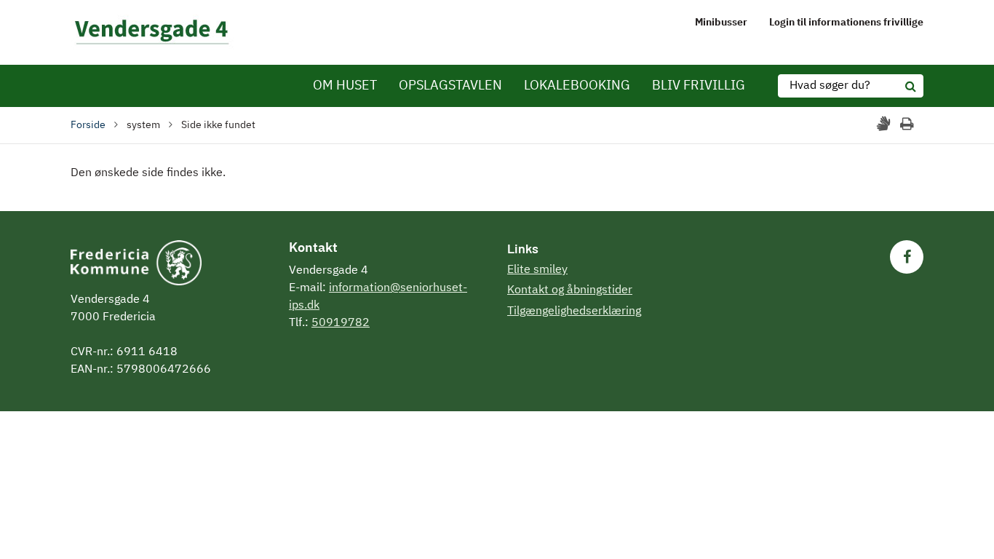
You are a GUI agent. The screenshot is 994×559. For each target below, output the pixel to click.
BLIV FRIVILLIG (698, 85)
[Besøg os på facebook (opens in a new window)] (906, 257)
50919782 (340, 323)
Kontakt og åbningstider (569, 290)
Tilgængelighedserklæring (574, 311)
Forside (88, 125)
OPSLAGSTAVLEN (450, 85)
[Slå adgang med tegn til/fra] (885, 124)
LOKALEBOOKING (577, 85)
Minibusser (721, 22)
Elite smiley (537, 270)
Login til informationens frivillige (846, 22)
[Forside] (152, 32)
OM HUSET (345, 85)
